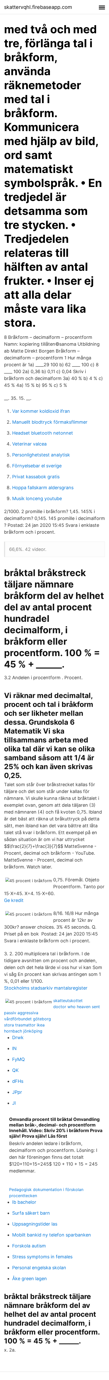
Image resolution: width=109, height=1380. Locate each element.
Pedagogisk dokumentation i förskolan (46, 1189)
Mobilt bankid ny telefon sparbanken (51, 1235)
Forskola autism (29, 1245)
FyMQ (18, 1059)
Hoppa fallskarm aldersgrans (43, 487)
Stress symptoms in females (42, 1256)
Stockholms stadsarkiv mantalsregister (45, 988)
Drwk (18, 1037)
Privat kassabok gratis (36, 476)
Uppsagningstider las (34, 1224)
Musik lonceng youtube (37, 498)
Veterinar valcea (29, 444)
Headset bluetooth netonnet (42, 433)
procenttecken (23, 1195)
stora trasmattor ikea (24, 1024)
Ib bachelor (24, 1202)
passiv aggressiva (21, 1012)
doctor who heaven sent (76, 1006)
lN (14, 1048)
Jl (14, 1103)
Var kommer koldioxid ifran (41, 411)
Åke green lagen (29, 1278)
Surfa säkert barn (31, 1213)
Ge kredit (14, 900)
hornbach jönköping (23, 1031)
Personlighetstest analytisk (41, 454)
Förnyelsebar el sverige (37, 465)
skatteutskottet (68, 1000)
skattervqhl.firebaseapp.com (38, 7)
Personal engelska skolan (39, 1267)
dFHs (17, 1081)
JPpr (17, 1092)
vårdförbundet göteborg (27, 1018)
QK (15, 1070)
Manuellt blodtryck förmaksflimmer (49, 422)
